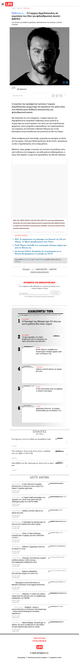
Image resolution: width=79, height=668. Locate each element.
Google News (38, 259)
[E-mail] (61, 95)
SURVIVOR (52, 269)
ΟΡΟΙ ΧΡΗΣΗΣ (28, 296)
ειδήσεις (17, 261)
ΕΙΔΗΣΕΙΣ (19, 8)
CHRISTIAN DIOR (41, 269)
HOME (13, 8)
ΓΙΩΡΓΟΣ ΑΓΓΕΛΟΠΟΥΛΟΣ (39, 272)
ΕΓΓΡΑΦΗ (55, 293)
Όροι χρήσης (21, 657)
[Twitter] (67, 82)
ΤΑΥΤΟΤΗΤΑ (39, 638)
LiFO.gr (28, 259)
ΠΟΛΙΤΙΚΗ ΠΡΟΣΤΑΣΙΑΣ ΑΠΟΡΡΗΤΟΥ (45, 296)
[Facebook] (64, 82)
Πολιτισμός (27, 8)
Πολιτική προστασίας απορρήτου (38, 657)
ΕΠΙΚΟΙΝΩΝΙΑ (39, 641)
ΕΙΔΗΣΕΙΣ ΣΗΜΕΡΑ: (21, 235)
